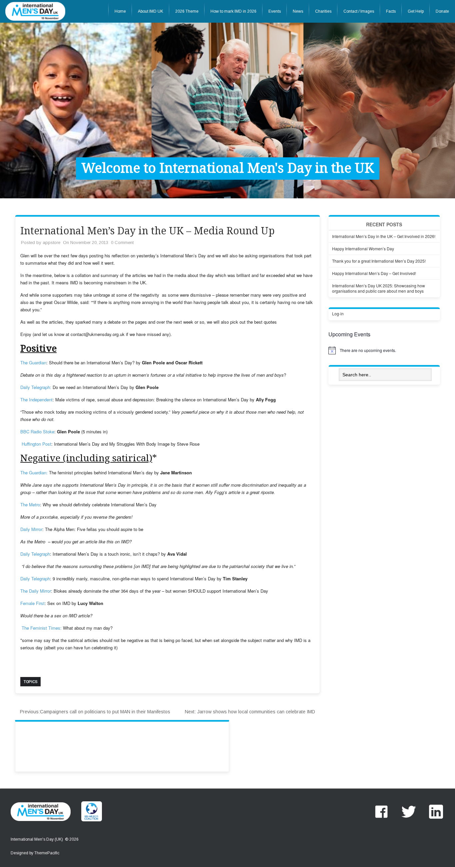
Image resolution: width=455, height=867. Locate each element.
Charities (323, 11)
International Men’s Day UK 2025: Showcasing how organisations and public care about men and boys (378, 288)
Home (120, 11)
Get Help (416, 11)
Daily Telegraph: (35, 387)
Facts (391, 11)
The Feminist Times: (41, 628)
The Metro (30, 504)
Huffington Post (35, 444)
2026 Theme (187, 11)
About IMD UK (150, 11)
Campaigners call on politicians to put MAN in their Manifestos (95, 711)
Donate (442, 11)
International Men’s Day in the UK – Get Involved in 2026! (383, 236)
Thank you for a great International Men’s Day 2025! (379, 261)
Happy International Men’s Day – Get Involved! (374, 273)
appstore (51, 242)
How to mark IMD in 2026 (233, 11)
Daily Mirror (31, 529)
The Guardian (33, 362)
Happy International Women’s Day (363, 248)
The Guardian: (34, 472)
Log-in (338, 313)
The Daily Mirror (35, 591)
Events (274, 11)
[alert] (384, 350)
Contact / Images (358, 11)
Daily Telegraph (35, 554)
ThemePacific (46, 853)
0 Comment (122, 242)
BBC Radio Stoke (37, 431)
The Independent (36, 399)
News (298, 11)
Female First (32, 603)
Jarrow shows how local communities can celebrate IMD (250, 711)
